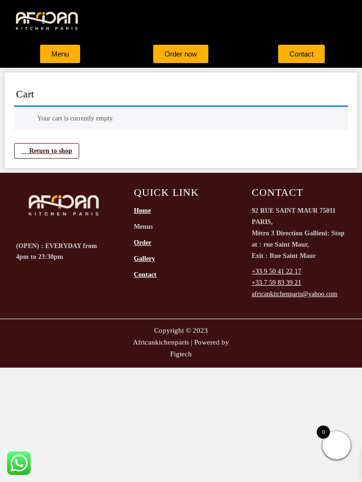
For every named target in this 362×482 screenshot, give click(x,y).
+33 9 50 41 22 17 (276, 271)
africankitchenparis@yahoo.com (294, 293)
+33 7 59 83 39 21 (276, 282)
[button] (227, 20)
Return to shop (49, 150)
